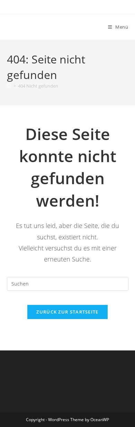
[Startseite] (9, 86)
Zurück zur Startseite (67, 312)
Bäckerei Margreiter (45, 26)
